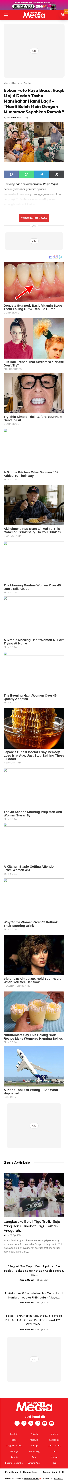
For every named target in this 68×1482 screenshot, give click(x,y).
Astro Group (58, 1478)
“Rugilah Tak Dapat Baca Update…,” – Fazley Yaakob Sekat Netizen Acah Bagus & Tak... (34, 1270)
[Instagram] (23, 1423)
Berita (27, 83)
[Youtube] (44, 1423)
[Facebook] (17, 1423)
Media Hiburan (12, 83)
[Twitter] (30, 1423)
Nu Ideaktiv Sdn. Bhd (31, 1478)
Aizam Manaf (14, 117)
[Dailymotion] (51, 1423)
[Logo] (34, 15)
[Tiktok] (37, 1423)
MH (5, 1235)
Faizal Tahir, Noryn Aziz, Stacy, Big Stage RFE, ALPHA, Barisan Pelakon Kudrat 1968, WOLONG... (34, 1320)
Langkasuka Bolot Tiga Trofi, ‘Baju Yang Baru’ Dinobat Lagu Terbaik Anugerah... (32, 1226)
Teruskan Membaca (34, 218)
